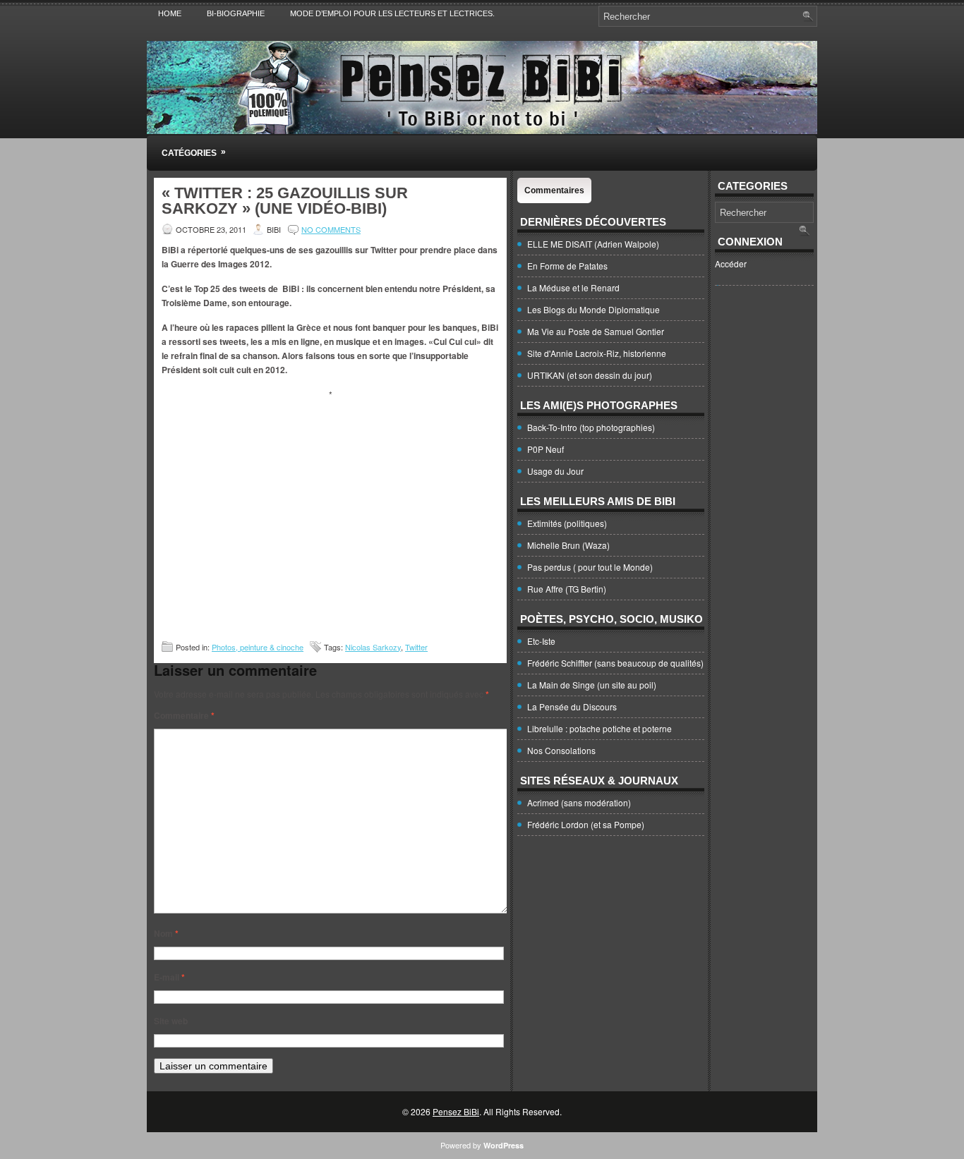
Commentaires (554, 190)
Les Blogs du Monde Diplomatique (593, 309)
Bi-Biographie (236, 13)
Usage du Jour (555, 471)
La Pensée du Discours (572, 706)
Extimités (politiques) (567, 523)
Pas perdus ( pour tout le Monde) (590, 567)
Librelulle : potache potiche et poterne (599, 728)
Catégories (194, 152)
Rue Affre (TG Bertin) (566, 589)
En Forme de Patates (567, 266)
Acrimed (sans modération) (579, 802)
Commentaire (184, 715)
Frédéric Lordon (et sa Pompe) (585, 824)
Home (169, 13)
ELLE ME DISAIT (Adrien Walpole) (593, 244)
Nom (166, 933)
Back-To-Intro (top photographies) (591, 427)
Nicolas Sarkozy (373, 647)
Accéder (731, 263)
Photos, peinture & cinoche (257, 647)
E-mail (169, 977)
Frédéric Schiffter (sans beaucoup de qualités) (615, 663)
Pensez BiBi (456, 1111)
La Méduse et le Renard (573, 287)
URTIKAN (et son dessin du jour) (589, 375)
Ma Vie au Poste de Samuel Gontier (595, 331)
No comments (331, 229)
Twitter (416, 647)
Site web (171, 1020)
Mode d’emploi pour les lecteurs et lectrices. (392, 13)
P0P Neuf (545, 449)
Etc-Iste (541, 641)
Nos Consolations (561, 750)
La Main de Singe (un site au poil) (591, 685)
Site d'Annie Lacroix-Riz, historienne (596, 353)
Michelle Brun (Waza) (568, 545)
